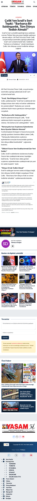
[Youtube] (23, 436)
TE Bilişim (22, 450)
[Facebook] (13, 436)
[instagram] (23, 455)
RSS (7, 444)
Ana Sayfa (9, 459)
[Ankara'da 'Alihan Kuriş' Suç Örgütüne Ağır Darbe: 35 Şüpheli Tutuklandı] (9, 298)
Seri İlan (9, 487)
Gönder (5, 337)
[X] (17, 436)
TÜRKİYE (12, 6)
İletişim (8, 498)
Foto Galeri (10, 479)
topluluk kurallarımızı (17, 343)
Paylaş (5, 75)
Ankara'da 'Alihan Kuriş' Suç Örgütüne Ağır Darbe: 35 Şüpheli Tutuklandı (9, 305)
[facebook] (8, 455)
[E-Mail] (12, 246)
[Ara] (34, 2)
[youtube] (31, 455)
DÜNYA (28, 6)
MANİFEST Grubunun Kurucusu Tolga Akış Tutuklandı (25, 305)
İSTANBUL (20, 6)
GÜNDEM (4, 6)
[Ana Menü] (2, 2)
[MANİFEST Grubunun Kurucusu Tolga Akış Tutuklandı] (27, 298)
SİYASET (12, 472)
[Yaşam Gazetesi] (17, 2)
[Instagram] (20, 436)
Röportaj (9, 490)
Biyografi (9, 492)
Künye (8, 496)
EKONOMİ (12, 474)
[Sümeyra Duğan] (5, 243)
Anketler (9, 494)
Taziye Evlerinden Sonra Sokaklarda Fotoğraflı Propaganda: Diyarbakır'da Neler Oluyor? (8, 287)
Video (8, 481)
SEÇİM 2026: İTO (15, 477)
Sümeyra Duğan (12, 79)
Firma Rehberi (11, 485)
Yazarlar (9, 483)
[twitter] (16, 455)
